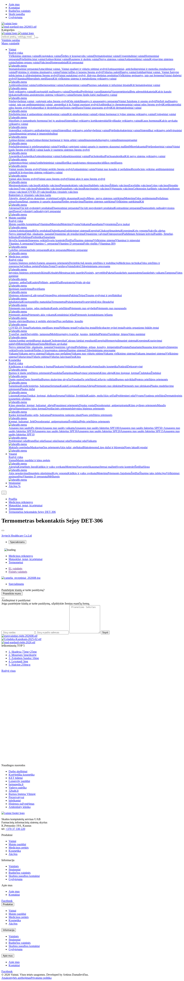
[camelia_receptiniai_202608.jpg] (20, 577)
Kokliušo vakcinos (49, 185)
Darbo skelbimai (18, 771)
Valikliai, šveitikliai (76, 395)
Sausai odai (50, 440)
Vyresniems (109, 224)
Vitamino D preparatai (71, 243)
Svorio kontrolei (56, 240)
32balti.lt (14, 790)
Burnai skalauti (41, 340)
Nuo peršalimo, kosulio (70, 321)
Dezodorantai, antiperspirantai (112, 405)
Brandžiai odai (36, 440)
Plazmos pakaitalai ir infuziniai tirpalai (108, 85)
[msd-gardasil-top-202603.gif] (18, 26)
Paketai (110, 272)
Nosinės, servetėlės (95, 272)
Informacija (8, 930)
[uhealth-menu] (18, 65)
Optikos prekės (30, 266)
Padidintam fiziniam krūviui (138, 233)
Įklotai (44, 272)
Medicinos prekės (19, 256)
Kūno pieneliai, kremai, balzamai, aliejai (31, 405)
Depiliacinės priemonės (59, 408)
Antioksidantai (24, 230)
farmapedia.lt (16, 784)
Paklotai (74, 295)
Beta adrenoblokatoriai (143, 91)
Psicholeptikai (97, 156)
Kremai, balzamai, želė (21, 421)
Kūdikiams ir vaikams (21, 366)
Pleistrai (103, 334)
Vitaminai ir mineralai (128, 240)
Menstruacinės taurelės (72, 272)
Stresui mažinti (108, 466)
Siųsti (105, 632)
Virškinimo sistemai (104, 240)
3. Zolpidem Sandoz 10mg (24, 658)
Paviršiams (39, 288)
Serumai (60, 395)
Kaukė (64, 385)
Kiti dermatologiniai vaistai (126, 107)
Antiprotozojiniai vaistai (22, 162)
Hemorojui (112, 340)
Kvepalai (142, 447)
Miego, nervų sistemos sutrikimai (105, 198)
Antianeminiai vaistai (75, 85)
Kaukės (34, 282)
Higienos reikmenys (20, 295)
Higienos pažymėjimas (21, 803)
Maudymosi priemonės (87, 373)
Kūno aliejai (107, 373)
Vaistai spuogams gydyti (97, 107)
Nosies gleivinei (18, 321)
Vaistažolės (73, 266)
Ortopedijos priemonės (56, 295)
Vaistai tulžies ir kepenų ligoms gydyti (81, 72)
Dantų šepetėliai (32, 379)
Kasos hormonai (150, 120)
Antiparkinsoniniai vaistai (74, 156)
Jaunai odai (63, 440)
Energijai (94, 230)
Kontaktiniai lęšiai (65, 314)
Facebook (7, 900)
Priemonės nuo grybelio (83, 308)
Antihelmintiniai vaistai (49, 162)
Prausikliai (56, 373)
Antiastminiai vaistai (84, 169)
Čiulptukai (145, 373)
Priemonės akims (18, 314)
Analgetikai (27, 156)
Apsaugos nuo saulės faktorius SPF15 (141, 431)
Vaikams (85, 224)
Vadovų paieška (18, 787)
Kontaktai (14, 7)
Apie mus (14, 4)
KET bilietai (16, 777)
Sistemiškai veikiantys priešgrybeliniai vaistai (83, 130)
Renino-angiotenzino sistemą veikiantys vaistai (47, 94)
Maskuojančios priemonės (45, 447)
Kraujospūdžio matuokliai (36, 301)
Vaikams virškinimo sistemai (120, 353)
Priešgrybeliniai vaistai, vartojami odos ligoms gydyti (38, 101)
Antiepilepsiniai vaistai (47, 156)
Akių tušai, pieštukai (71, 447)
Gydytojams (15, 17)
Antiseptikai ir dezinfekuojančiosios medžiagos (56, 107)
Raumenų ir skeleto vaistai (84, 59)
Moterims (129, 198)
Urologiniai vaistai (165, 114)
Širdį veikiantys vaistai (21, 91)
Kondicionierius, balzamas (35, 385)
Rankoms (84, 366)
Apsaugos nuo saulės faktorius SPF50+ (141, 427)
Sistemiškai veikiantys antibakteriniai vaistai (33, 130)
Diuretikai (75, 91)
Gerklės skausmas (67, 198)
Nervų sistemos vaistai (111, 59)
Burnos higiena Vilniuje (22, 794)
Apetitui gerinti (24, 340)
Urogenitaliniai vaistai (132, 56)
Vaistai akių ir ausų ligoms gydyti (86, 178)
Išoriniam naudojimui (21, 288)
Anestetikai (15, 156)
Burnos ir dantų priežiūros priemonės (29, 373)
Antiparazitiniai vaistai (137, 59)
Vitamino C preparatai (45, 243)
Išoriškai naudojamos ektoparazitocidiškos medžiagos (92, 162)
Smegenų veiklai (37, 240)
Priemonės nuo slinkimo (108, 385)
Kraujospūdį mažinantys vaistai (52, 91)
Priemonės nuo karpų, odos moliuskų (30, 308)
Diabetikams (57, 230)
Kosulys (82, 198)
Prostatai (125, 347)
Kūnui (75, 366)
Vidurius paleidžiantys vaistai (119, 72)
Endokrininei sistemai (77, 230)
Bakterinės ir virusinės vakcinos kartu (30, 195)
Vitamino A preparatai (21, 243)
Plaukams (58, 366)
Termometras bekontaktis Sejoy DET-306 (32, 511)
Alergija (13, 466)
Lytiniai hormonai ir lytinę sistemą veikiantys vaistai (125, 114)
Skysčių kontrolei (18, 240)
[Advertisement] (28, 694)
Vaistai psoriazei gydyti (85, 104)
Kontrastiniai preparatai (127, 208)
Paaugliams (96, 224)
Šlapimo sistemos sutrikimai (99, 201)
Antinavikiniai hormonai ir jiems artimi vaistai (58, 140)
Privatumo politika (41, 977)
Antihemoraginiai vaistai (49, 85)
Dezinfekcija (76, 263)
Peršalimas (25, 237)
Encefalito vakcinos (140, 185)
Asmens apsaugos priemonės (52, 263)
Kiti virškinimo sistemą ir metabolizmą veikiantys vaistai (84, 78)
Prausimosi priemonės (66, 405)
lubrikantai (15, 800)
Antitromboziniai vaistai (22, 85)
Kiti (142, 201)
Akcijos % (14, 486)
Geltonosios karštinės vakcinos (150, 188)
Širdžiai (70, 240)
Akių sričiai (109, 395)
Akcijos (13, 854)
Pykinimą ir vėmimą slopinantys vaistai (38, 72)
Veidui (68, 366)
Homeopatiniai (58, 62)
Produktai (8, 904)
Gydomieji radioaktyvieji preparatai (41, 211)
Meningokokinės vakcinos (23, 185)
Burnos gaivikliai (125, 379)
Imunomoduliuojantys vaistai (100, 140)
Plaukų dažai (27, 389)
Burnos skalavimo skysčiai (57, 379)
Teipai (82, 295)
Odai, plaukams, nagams (39, 233)
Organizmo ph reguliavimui (69, 233)
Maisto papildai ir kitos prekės (33, 460)
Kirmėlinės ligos (27, 466)
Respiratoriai (68, 282)
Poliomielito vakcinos (48, 188)
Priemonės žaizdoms (119, 473)
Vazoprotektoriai (120, 91)
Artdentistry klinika (20, 806)
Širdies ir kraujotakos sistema (50, 350)
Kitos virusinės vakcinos (64, 191)
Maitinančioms (36, 343)
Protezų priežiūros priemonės (151, 379)
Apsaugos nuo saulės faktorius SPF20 (98, 431)
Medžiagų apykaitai (56, 343)
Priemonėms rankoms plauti (66, 415)
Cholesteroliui (58, 340)
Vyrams (76, 224)
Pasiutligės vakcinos (72, 188)
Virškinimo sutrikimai (127, 201)
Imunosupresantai (127, 140)
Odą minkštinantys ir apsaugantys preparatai (93, 101)
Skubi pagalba (17, 14)
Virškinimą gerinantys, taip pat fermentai (141, 75)
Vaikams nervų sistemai (31, 353)
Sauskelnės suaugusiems (128, 272)
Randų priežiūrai (60, 308)
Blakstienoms (90, 447)
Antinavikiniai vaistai (57, 59)
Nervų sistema (17, 347)
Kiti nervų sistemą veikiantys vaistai (145, 156)
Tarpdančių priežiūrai (84, 379)
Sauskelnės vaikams (153, 272)
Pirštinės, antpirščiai (50, 282)
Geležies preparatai (19, 250)
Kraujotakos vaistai (50, 56)
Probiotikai (37, 237)
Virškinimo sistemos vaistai (24, 56)
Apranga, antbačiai (19, 282)
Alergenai (14, 208)
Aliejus (91, 385)
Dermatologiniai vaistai (107, 56)
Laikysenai (37, 295)
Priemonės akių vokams (41, 314)
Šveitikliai (74, 421)
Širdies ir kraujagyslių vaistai (77, 56)
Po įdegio (36, 427)
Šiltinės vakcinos (119, 185)
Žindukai (156, 373)
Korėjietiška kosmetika (21, 774)
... (4, 492)
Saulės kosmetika (108, 366)
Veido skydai (82, 282)
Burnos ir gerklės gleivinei (42, 321)
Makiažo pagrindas (19, 447)
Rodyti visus (8, 670)
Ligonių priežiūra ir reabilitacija (101, 263)
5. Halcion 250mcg (19, 664)
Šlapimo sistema (76, 350)
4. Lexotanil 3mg (18, 661)
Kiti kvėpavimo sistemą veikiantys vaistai (39, 172)
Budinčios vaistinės (20, 10)
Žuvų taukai (123, 224)
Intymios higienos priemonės (25, 272)
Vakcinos (45, 62)
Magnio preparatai (77, 250)
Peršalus (44, 266)
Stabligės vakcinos (99, 185)
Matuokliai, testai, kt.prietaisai (25, 505)
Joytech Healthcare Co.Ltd (16, 535)
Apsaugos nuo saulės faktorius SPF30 (55, 431)
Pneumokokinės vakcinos (74, 185)
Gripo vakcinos (159, 185)
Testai (52, 266)
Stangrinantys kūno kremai (30, 408)
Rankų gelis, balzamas (37, 415)
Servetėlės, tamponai (38, 334)
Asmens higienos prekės (22, 263)
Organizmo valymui (96, 233)
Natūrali (122, 366)
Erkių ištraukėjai (104, 301)
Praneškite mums (12, 593)
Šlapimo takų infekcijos (152, 473)
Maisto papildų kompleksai (24, 224)
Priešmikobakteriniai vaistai (124, 130)
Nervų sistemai (17, 233)
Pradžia (13, 498)
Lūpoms (13, 395)
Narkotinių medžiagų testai (44, 327)
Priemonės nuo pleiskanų (136, 385)
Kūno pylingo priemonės (143, 405)
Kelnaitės (53, 272)
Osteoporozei (114, 233)
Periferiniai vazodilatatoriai (96, 91)
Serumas (55, 385)
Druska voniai (87, 405)
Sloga (146, 466)
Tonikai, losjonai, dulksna (41, 395)
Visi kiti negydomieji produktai (96, 208)
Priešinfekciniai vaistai (32, 59)
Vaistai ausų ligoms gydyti (53, 178)
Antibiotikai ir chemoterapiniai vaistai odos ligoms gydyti (130, 104)
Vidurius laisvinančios (62, 356)
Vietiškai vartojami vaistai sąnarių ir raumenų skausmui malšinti (93, 146)
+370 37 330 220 (15, 828)
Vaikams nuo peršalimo (58, 353)
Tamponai (170, 272)
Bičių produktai (41, 230)
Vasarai (13, 453)
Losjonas (73, 385)
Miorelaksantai (137, 146)
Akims (12, 230)
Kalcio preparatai (57, 250)
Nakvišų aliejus (156, 230)
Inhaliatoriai (15, 301)
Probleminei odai (125, 395)
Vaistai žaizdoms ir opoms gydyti (137, 101)
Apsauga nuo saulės (20, 427)
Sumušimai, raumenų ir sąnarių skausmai (38, 201)
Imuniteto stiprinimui (40, 473)
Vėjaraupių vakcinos (121, 188)
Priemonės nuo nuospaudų (111, 308)
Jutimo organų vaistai (28, 62)
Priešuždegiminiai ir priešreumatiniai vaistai (33, 146)
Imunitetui (115, 230)
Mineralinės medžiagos (40, 78)
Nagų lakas (131, 447)
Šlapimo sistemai (83, 240)
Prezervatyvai (16, 797)
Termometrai (58, 301)
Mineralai (55, 224)
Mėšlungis (54, 476)
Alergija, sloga (17, 198)
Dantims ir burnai (43, 366)
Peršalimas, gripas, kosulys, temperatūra (97, 347)
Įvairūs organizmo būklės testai (141, 327)
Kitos (78, 356)
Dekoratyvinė (135, 366)
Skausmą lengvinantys (154, 347)
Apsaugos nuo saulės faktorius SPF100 (97, 427)
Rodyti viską (16, 52)
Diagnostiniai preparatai (65, 208)
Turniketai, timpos (118, 334)
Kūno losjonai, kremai (126, 373)
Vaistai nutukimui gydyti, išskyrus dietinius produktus (88, 75)
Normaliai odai (78, 440)
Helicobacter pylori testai (110, 327)
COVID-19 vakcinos (38, 191)
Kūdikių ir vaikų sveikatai (51, 466)
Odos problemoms (145, 198)
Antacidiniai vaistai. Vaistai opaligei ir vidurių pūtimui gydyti (72, 68)
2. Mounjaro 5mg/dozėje (22, 654)
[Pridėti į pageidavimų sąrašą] (2, 530)
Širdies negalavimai (73, 201)
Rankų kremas (17, 415)
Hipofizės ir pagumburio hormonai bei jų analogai (37, 120)
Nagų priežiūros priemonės (97, 415)
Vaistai (12, 49)
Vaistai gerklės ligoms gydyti (56, 169)
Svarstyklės (88, 301)
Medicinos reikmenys (21, 502)
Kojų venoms (140, 230)
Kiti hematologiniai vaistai (145, 85)
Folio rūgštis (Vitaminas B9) (100, 243)
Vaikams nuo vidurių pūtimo (87, 353)
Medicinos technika (130, 263)
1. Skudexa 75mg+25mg (23, 651)
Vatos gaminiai (136, 334)
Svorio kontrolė (25, 350)
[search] (36, 37)
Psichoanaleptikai (115, 156)
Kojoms (93, 366)
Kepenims (127, 230)
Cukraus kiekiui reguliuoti (81, 340)
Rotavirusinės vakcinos (96, 188)
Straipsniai (14, 482)
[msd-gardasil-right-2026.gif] (18, 642)
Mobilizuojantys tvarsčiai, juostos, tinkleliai (74, 334)
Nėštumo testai (67, 327)
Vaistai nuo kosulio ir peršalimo (113, 169)
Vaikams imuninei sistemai (151, 353)
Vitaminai (21, 78)
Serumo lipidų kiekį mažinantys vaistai (95, 94)
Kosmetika (15, 360)
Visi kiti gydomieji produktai (36, 208)
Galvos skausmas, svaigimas (41, 198)
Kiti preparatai (75, 62)
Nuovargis (82, 466)
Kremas (82, 385)
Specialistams (17, 542)
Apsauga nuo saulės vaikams (58, 427)
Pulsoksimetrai (74, 301)
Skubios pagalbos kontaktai (24, 875)
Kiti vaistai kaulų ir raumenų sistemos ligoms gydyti (60, 149)
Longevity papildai (19, 781)
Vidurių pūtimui (41, 356)
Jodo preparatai (38, 250)
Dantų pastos (16, 379)
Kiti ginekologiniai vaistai (81, 114)
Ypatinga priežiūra (154, 395)
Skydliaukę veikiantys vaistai (124, 120)
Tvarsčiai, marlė (18, 334)
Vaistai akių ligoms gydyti (23, 178)
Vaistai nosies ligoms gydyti (24, 169)
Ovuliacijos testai (86, 327)
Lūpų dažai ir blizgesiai (111, 447)
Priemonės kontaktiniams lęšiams (94, 314)
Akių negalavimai (19, 473)
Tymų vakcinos (27, 188)
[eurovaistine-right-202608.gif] (19, 635)
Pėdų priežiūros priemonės (95, 421)
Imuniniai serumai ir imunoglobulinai (37, 133)
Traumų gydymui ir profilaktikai (104, 295)
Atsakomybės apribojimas (16, 977)
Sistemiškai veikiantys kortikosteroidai (86, 120)
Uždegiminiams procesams (95, 266)
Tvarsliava (61, 266)
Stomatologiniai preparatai (23, 68)
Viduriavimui (24, 356)
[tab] (15, 568)
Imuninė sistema (127, 340)
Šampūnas (68, 373)
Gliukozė (104, 230)
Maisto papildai (17, 217)
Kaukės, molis (95, 395)
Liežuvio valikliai (106, 379)
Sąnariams (49, 237)
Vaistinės (14, 866)
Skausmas (94, 466)
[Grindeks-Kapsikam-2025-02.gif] (21, 639)
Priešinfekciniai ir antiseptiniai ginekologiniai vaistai (38, 114)
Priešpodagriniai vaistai (159, 146)
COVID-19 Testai (19, 327)
